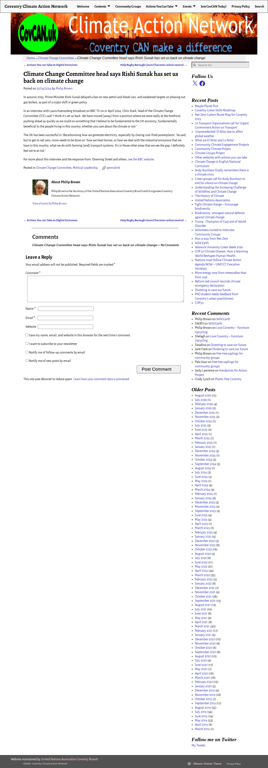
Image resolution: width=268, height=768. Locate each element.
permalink (113, 167)
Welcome (83, 6)
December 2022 (205, 541)
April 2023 (201, 523)
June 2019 (201, 716)
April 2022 (201, 570)
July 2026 (201, 400)
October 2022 (203, 549)
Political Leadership (85, 167)
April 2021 (201, 622)
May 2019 (201, 720)
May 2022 (201, 566)
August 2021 (203, 605)
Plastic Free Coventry (228, 379)
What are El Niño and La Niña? (214, 140)
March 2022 (202, 575)
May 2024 (201, 481)
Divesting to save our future (213, 290)
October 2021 (203, 596)
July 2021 (200, 609)
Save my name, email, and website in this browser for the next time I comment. (80, 335)
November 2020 (205, 643)
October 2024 (203, 459)
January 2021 (203, 635)
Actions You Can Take (160, 6)
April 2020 (201, 673)
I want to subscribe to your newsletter (52, 344)
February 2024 (204, 493)
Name (31, 308)
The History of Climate (209, 196)
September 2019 (205, 703)
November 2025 (205, 416)
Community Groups (128, 6)
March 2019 (202, 729)
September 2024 (205, 464)
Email (30, 318)
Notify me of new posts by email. (50, 361)
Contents (100, 6)
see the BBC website (141, 159)
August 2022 (203, 553)
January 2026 (203, 408)
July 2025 (201, 425)
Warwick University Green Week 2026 (219, 247)
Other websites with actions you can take (221, 157)
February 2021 (204, 630)
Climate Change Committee (56, 58)
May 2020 (201, 669)
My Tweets (198, 745)
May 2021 (201, 618)
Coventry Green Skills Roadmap (215, 110)
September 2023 (205, 511)
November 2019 (205, 695)
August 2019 (203, 707)
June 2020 (201, 665)
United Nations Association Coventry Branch (69, 759)
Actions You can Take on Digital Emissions (50, 64)
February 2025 (204, 442)
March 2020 (202, 677)
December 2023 (205, 502)
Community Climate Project (213, 149)
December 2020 (205, 639)
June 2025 (201, 429)
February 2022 (204, 579)
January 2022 (203, 583)
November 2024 (205, 455)
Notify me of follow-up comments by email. (57, 352)
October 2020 (203, 647)
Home (31, 58)
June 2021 (201, 613)
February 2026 (204, 404)
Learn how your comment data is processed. (101, 379)
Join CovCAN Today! (214, 6)
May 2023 (201, 519)
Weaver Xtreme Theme (207, 763)
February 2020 (204, 682)
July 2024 (201, 472)
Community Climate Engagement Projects (222, 144)
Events (187, 6)
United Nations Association (212, 200)
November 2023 (205, 506)
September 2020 (205, 652)
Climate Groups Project (210, 153)
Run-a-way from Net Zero (211, 238)
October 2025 (203, 421)
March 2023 (202, 528)
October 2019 (203, 699)
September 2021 (205, 600)
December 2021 (205, 588)
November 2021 (205, 592)
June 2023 (201, 515)
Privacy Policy (241, 6)
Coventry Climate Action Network (36, 6)
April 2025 (201, 434)
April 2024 (201, 485)
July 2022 (201, 558)
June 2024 (201, 476)
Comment (33, 273)
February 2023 (204, 532)
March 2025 (202, 438)
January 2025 (203, 446)
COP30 (199, 302)
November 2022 (205, 545)
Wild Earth (202, 243)
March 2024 (202, 489)
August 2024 (203, 468)
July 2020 (201, 660)
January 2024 (203, 498)
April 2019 (201, 724)
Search (259, 6)
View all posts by (49, 203)
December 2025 (205, 412)
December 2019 (205, 690)
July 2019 (201, 711)
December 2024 (205, 451)
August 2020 (203, 656)
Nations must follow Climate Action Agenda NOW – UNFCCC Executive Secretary (218, 264)
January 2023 (203, 536)
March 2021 (202, 626)
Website (31, 326)
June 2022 (201, 562)
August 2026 (203, 395)
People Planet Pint (206, 106)
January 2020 (203, 686)
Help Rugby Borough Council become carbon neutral (153, 64)
